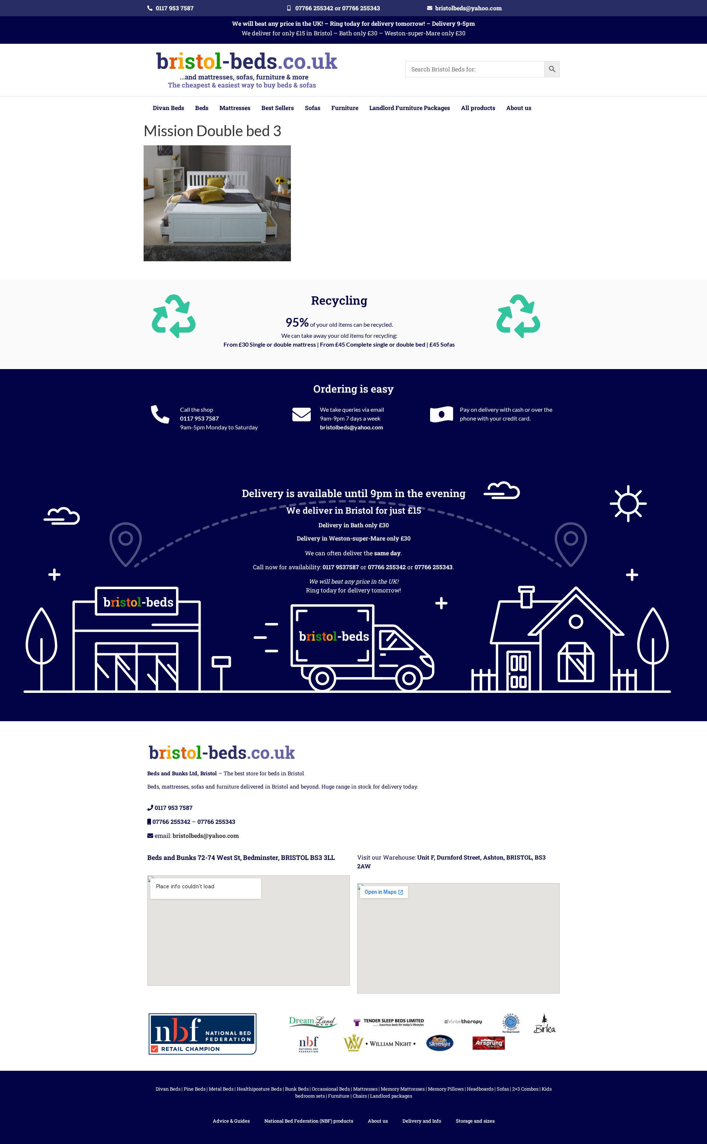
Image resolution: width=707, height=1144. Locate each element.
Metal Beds (221, 1089)
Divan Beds (168, 1089)
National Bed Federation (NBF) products (308, 1121)
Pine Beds (194, 1089)
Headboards (480, 1089)
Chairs (360, 1096)
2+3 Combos (525, 1089)
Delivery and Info (421, 1121)
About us (378, 1121)
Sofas (503, 1089)
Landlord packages (391, 1096)
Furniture (338, 1096)
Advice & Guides (231, 1121)
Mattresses (365, 1089)
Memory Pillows (446, 1089)
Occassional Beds (331, 1089)
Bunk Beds (297, 1089)
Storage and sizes (475, 1121)
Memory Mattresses (403, 1089)
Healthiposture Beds (259, 1089)
